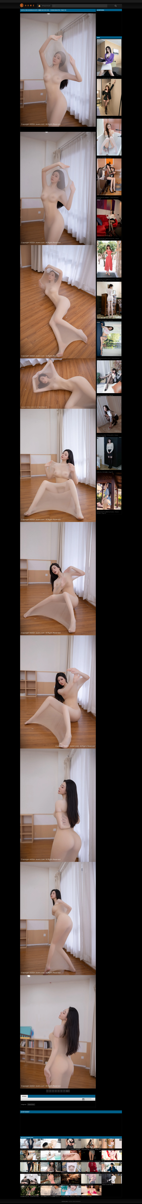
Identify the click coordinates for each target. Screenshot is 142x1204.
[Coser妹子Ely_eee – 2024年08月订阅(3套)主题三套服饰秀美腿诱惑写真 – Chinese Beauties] (30, 1190)
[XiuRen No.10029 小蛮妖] (112, 1143)
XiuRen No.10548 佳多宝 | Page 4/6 (105, 395)
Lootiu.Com (27, 5)
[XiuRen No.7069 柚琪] (91, 1190)
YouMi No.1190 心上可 (46, 1161)
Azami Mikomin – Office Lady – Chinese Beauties (30, 1184)
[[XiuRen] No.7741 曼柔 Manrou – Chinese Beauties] (51, 1179)
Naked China (31, 1104)
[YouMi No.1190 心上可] (51, 1155)
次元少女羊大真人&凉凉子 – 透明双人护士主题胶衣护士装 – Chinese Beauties (91, 1149)
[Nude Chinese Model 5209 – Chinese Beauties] (30, 1143)
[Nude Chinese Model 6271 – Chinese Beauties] (71, 1167)
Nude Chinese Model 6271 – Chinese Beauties (71, 1173)
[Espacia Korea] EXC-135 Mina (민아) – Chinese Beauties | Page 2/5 (107, 435)
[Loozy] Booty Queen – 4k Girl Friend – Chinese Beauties (112, 1173)
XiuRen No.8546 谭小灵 (107, 1184)
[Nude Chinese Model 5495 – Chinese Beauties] (71, 1155)
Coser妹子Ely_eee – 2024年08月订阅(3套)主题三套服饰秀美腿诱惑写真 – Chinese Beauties (30, 1196)
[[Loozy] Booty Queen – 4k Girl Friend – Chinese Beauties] (112, 1167)
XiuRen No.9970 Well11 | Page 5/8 (104, 118)
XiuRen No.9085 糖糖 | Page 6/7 (104, 157)
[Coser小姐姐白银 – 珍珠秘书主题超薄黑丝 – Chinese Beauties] (71, 1143)
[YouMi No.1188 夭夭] (30, 1167)
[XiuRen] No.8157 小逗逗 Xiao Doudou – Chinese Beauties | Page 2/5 (108, 512)
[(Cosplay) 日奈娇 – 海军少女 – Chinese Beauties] (71, 1190)
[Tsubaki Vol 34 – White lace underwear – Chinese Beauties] (51, 1143)
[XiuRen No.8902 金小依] (91, 1179)
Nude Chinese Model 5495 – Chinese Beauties (71, 1161)
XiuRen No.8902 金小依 (87, 1184)
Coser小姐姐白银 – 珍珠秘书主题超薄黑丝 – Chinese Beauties (71, 1149)
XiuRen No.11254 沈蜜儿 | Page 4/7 (105, 472)
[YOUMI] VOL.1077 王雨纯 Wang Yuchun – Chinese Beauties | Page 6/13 (108, 280)
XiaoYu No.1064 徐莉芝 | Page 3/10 (105, 320)
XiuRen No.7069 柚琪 (87, 1196)
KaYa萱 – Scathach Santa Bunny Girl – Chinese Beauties (112, 1161)
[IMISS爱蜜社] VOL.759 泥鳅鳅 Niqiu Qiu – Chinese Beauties (51, 1196)
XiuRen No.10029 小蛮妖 (108, 1149)
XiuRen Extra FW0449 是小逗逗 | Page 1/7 (106, 78)
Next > (68, 1091)
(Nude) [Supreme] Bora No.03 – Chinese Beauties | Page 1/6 (108, 359)
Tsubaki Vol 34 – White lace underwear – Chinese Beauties (51, 1149)
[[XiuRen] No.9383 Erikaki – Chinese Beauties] (91, 1155)
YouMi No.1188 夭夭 (25, 1173)
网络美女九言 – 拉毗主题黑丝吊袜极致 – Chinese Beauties (71, 1184)
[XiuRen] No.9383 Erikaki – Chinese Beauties (91, 1161)
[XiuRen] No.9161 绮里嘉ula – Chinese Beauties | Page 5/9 (108, 198)
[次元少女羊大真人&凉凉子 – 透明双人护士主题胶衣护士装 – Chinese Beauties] (91, 1143)
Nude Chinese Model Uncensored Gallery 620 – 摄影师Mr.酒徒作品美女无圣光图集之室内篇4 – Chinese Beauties (30, 1161)
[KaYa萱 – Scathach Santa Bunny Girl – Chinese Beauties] (112, 1155)
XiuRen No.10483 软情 (46, 1173)
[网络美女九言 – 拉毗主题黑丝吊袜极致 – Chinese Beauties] (71, 1179)
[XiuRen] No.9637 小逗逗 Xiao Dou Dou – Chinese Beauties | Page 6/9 (108, 239)
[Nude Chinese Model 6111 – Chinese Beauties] (91, 1167)
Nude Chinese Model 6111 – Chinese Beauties (91, 1173)
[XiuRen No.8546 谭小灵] (112, 1179)
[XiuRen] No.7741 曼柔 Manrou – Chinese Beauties (51, 1184)
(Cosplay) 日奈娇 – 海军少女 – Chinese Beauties (71, 1196)
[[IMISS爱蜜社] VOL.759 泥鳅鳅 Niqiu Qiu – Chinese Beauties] (51, 1190)
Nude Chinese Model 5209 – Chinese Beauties (30, 1149)
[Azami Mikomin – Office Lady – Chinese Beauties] (30, 1179)
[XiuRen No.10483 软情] (51, 1167)
